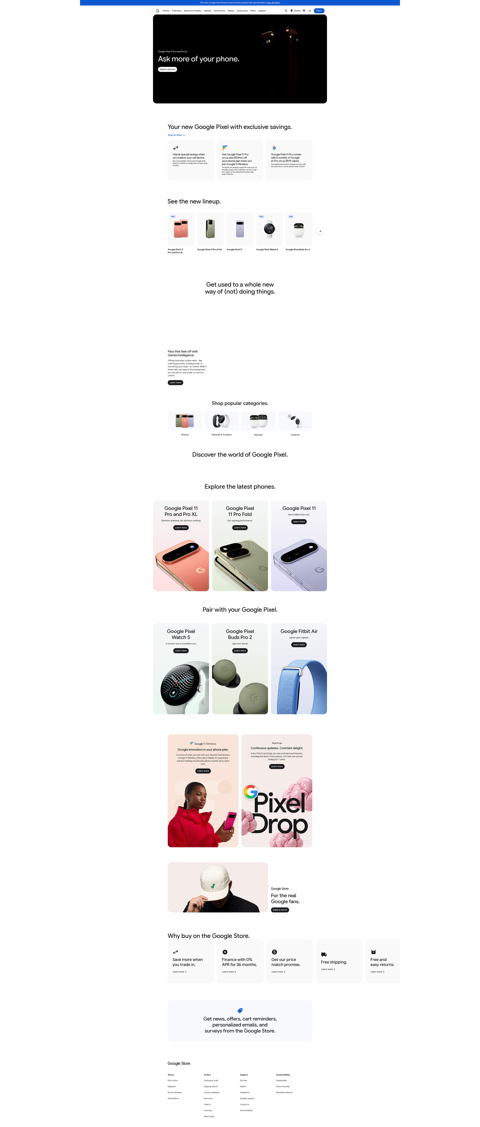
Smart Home (219, 11)
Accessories (242, 11)
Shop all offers (273, 3)
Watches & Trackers (193, 11)
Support (262, 11)
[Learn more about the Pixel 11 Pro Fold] (210, 238)
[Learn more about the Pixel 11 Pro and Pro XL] (181, 238)
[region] (240, 238)
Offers (253, 11)
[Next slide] (320, 231)
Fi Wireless (177, 11)
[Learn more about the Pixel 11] (240, 238)
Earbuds (207, 11)
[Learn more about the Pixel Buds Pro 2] (299, 238)
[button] (286, 10)
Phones (166, 11)
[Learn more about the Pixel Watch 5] (269, 238)
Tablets (231, 11)
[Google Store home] (158, 11)
